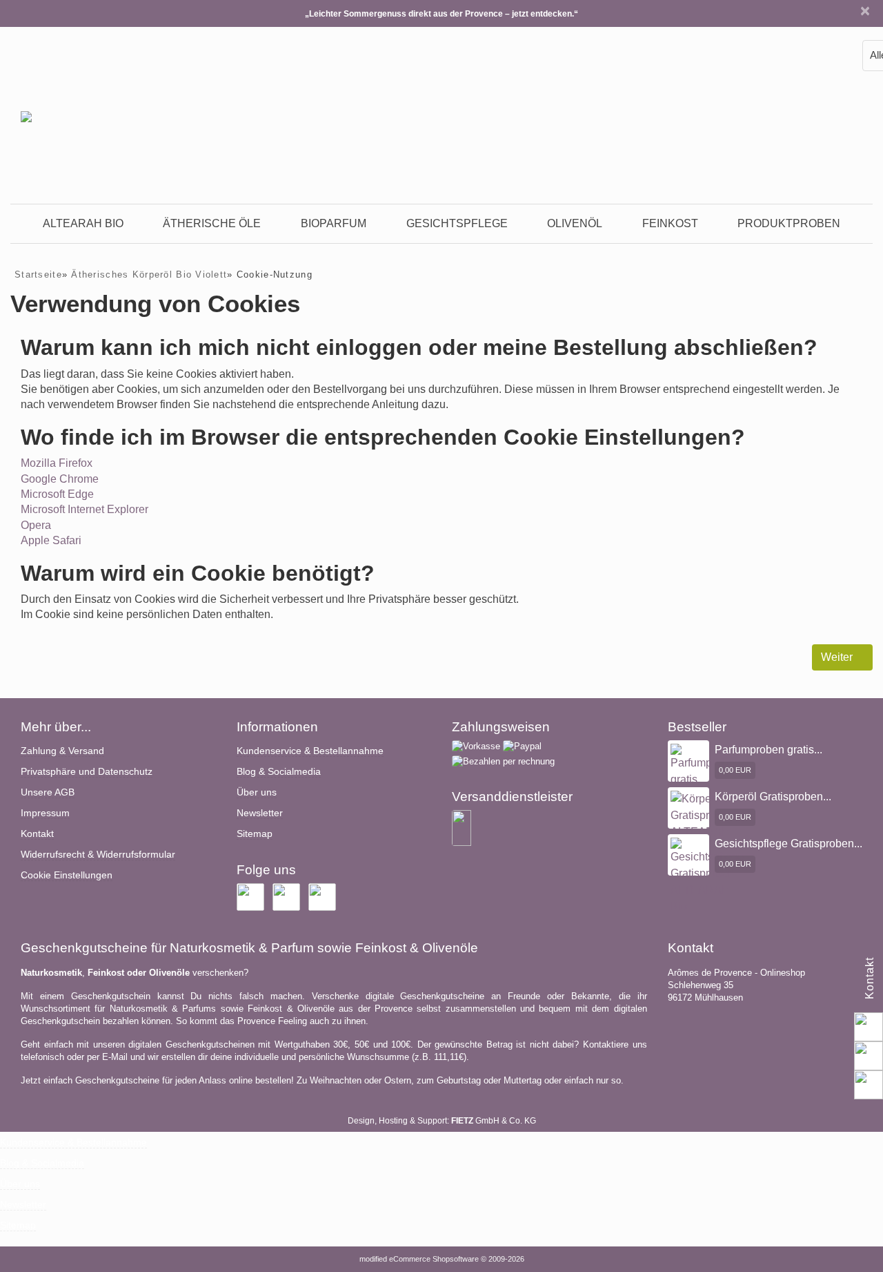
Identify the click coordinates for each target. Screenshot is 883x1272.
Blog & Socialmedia (279, 771)
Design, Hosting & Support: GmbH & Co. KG (442, 1121)
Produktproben (788, 223)
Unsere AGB (48, 792)
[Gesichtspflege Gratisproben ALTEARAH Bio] (708, 875)
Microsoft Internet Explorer (84, 509)
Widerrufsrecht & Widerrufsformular (98, 854)
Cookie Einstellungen (66, 874)
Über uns (257, 792)
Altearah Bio (83, 223)
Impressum (45, 812)
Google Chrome (60, 479)
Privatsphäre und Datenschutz (86, 771)
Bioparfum (333, 223)
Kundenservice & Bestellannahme (310, 750)
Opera (36, 525)
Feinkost (670, 223)
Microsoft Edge (57, 494)
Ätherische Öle (212, 223)
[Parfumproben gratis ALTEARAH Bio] (706, 781)
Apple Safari (51, 540)
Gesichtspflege (457, 223)
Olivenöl (574, 223)
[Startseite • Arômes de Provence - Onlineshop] (26, 106)
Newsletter (260, 812)
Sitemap (254, 833)
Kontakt (37, 833)
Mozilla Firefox (56, 463)
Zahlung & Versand (62, 750)
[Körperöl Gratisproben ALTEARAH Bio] (703, 823)
